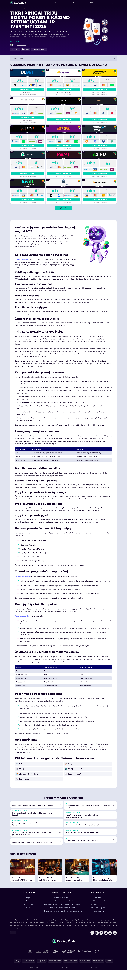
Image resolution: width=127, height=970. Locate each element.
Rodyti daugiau (62, 208)
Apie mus (98, 898)
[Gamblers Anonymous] (56, 951)
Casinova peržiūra (27, 120)
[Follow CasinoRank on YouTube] (106, 933)
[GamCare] (84, 951)
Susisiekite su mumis (98, 901)
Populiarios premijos (22, 616)
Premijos (81, 3)
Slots (28, 908)
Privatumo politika (98, 911)
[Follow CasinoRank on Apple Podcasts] (115, 933)
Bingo (28, 898)
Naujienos (113, 3)
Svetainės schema (92, 967)
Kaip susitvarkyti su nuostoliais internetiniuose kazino (63, 911)
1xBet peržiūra (27, 92)
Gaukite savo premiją (27, 89)
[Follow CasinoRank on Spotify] (110, 933)
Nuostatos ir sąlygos (35, 967)
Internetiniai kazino (56, 3)
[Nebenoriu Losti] (42, 951)
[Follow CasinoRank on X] (101, 933)
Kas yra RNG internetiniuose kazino (62, 908)
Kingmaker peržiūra (63, 92)
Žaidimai (70, 3)
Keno (28, 901)
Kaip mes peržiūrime (98, 904)
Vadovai (102, 3)
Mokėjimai (92, 3)
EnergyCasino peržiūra (99, 92)
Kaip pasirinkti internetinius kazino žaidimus (62, 901)
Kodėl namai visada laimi (62, 898)
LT (12, 933)
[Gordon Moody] (68, 951)
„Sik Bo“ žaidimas (28, 904)
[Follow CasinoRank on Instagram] (97, 933)
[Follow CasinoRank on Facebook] (92, 933)
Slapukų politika (64, 967)
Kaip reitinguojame (98, 908)
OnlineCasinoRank (21, 259)
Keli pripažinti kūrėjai (22, 576)
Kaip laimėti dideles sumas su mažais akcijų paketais (62, 904)
